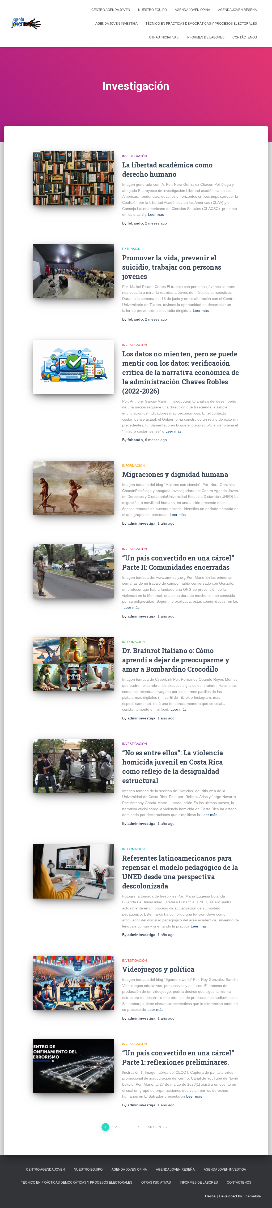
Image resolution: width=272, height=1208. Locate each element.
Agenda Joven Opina (192, 10)
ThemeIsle (252, 1196)
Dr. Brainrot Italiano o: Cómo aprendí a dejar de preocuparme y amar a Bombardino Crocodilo (176, 660)
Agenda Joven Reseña (237, 10)
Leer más (156, 214)
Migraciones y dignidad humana (175, 474)
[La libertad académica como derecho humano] (73, 178)
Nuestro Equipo (152, 10)
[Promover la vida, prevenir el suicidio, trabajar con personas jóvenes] (73, 271)
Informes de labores (205, 37)
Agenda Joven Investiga (116, 23)
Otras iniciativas (163, 37)
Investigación (134, 156)
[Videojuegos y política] (73, 983)
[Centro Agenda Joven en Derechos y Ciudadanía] (26, 23)
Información (133, 466)
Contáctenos (244, 37)
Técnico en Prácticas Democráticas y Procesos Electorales (201, 23)
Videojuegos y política (158, 969)
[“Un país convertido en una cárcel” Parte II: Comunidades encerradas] (73, 571)
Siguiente (156, 1127)
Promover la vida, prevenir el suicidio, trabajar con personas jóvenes (171, 267)
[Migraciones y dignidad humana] (73, 488)
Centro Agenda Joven (110, 10)
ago (156, 223)
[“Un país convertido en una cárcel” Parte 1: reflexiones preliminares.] (73, 1066)
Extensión (131, 249)
